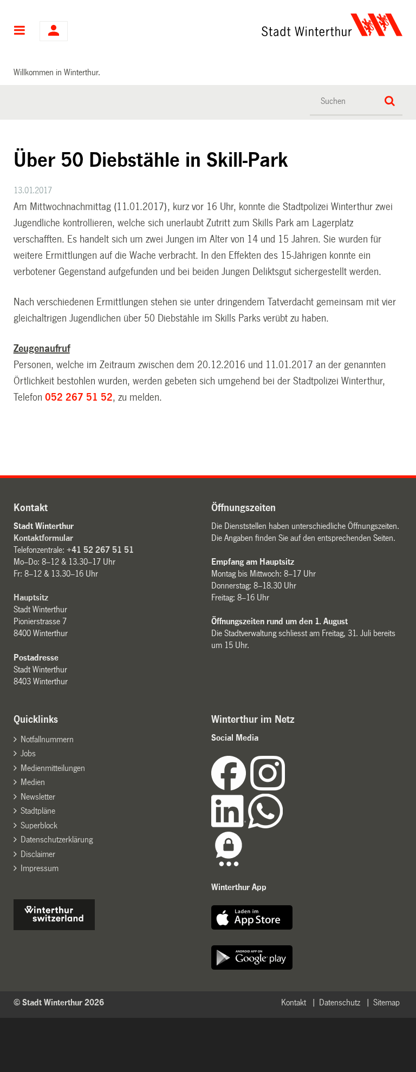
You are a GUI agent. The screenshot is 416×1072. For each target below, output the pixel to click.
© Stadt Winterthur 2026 (59, 1002)
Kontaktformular (43, 537)
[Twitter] (286, 787)
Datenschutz (339, 1002)
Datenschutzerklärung (57, 839)
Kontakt (293, 1002)
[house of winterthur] (54, 927)
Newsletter (38, 796)
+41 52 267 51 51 (100, 549)
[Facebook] (230, 787)
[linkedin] (229, 825)
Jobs (28, 753)
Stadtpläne (38, 810)
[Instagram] (267, 787)
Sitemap (386, 1002)
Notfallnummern (47, 739)
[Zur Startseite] (261, 25)
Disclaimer (38, 854)
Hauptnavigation (20, 31)
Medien (33, 782)
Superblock (39, 825)
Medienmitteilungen (53, 768)
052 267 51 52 (79, 397)
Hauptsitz (31, 597)
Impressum (39, 868)
